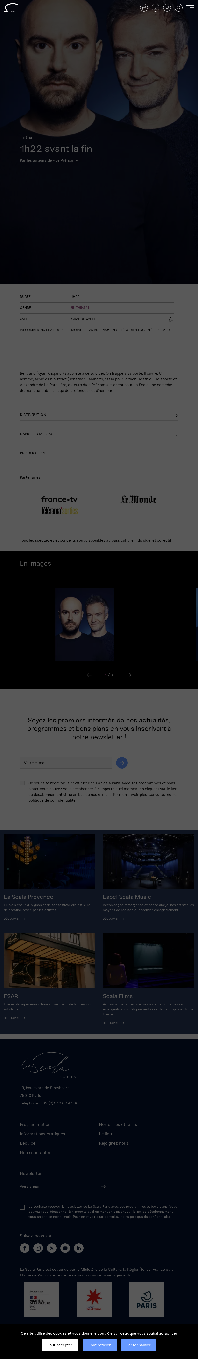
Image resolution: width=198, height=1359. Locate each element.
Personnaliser (138, 1345)
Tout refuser (100, 1345)
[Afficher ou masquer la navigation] (190, 8)
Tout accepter (60, 1345)
